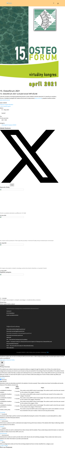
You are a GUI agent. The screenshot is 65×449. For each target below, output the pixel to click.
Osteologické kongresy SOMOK (9, 125)
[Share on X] (29, 182)
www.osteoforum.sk (5, 100)
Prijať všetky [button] (3, 360)
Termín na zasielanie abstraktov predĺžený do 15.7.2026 (13, 213)
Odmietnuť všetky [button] (10, 360)
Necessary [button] (2, 378)
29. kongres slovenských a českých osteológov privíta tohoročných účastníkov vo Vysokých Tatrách (23, 268)
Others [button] (1, 440)
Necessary (4, 379)
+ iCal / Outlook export (5, 106)
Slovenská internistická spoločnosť (14, 335)
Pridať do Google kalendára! (6, 104)
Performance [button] (3, 419)
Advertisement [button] (3, 433)
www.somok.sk (38, 98)
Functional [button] (2, 412)
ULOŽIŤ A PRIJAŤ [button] (4, 445)
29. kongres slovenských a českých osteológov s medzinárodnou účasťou (20, 300)
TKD (47, 352)
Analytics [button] (2, 426)
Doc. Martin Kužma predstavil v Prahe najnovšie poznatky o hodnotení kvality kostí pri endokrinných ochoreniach (27, 240)
